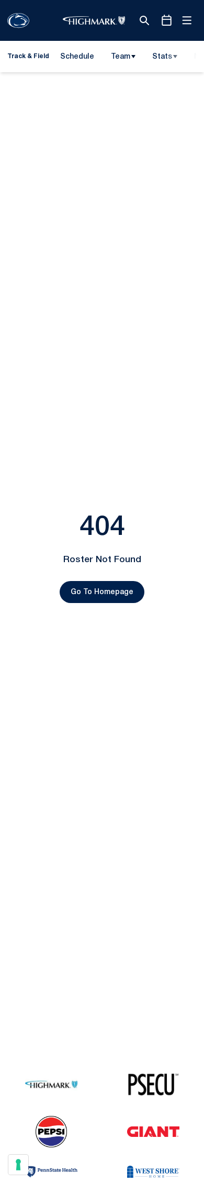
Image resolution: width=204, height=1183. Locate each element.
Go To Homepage (102, 592)
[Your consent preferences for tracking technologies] (18, 1165)
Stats (162, 56)
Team (120, 56)
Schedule (77, 56)
